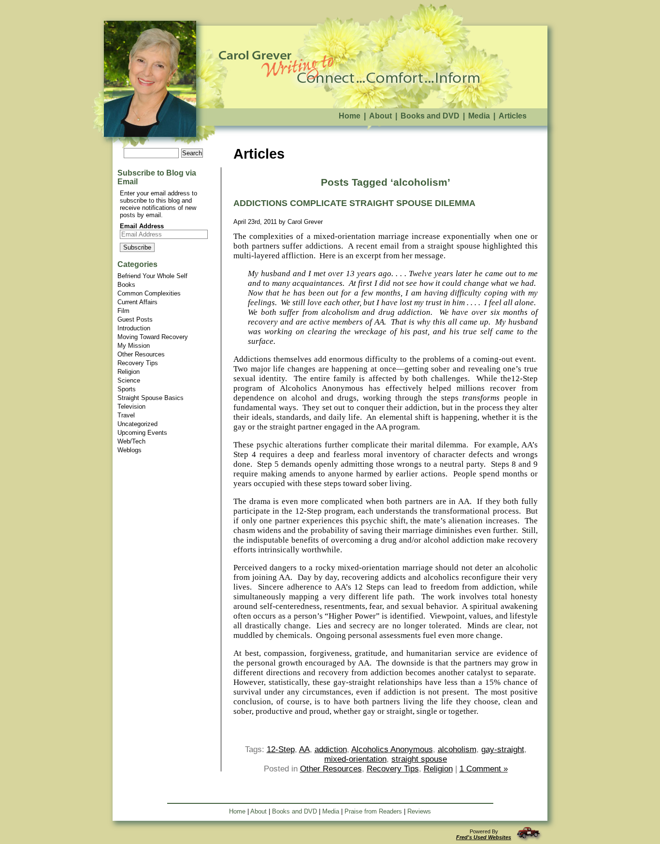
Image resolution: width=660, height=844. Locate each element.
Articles (513, 116)
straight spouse (419, 759)
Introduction (133, 328)
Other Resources (141, 354)
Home (349, 116)
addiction (331, 749)
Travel (126, 415)
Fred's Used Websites (483, 837)
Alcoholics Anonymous (392, 749)
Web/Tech (131, 441)
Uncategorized (137, 424)
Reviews (419, 811)
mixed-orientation (355, 759)
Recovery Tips (137, 363)
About (380, 116)
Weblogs (129, 450)
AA (304, 749)
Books (126, 284)
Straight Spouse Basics (150, 397)
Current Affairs (137, 302)
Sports (126, 389)
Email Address (142, 226)
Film (123, 310)
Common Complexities (149, 293)
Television (131, 406)
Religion (128, 371)
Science (128, 380)
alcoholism (457, 749)
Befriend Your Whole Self (152, 276)
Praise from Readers (373, 811)
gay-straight (502, 749)
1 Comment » (483, 768)
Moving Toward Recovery (152, 337)
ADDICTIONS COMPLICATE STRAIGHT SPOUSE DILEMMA (354, 203)
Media (479, 116)
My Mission (133, 345)
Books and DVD (430, 116)
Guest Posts (135, 319)
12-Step (281, 749)
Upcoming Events (142, 432)
